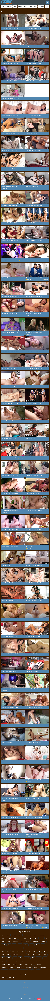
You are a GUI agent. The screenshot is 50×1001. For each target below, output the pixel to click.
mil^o (20, 957)
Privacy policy (25, 987)
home (42, 948)
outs (35, 935)
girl (20, 938)
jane (3, 954)
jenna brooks (10, 961)
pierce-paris (5, 260)
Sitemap (25, 994)
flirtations (32, 974)
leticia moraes (13, 970)
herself (45, 974)
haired (26, 964)
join (3, 935)
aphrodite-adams (30, 762)
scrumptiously (35, 941)
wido (3, 951)
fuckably (9, 957)
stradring (19, 974)
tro (21, 948)
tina (9, 944)
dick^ (20, 935)
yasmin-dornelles (6, 458)
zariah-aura (29, 279)
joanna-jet (29, 334)
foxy (3, 957)
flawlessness (5, 974)
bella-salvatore (5, 440)
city (30, 935)
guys (9, 941)
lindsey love (15, 941)
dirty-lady (4, 891)
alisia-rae (4, 800)
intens (27, 961)
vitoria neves (38, 964)
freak (34, 951)
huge (39, 954)
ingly (8, 954)
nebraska (9, 938)
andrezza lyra (11, 977)
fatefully (12, 974)
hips (8, 951)
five (31, 964)
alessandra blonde (23, 970)
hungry (38, 970)
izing (22, 961)
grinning (39, 957)
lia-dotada (5, 512)
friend (3, 964)
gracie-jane (46, 762)
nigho (35, 6)
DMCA (25, 982)
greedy (20, 964)
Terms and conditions (25, 985)
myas (14, 944)
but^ (47, 938)
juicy (45, 951)
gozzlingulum (15, 954)
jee (17, 961)
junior (3, 961)
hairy (3, 941)
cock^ (25, 938)
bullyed (3, 977)
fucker (44, 961)
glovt (15, 938)
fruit (13, 951)
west (25, 935)
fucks (31, 938)
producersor (41, 6)
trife (18, 951)
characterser (9, 6)
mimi (28, 315)
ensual (16, 948)
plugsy (25, 6)
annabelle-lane (29, 242)
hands (14, 964)
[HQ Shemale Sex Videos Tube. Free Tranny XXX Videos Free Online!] (7, 2)
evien (3, 6)
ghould (3, 944)
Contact (25, 992)
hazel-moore (46, 279)
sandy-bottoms (45, 927)
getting (25, 944)
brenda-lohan (29, 548)
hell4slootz (5, 602)
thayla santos (28, 967)
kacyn (34, 954)
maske (31, 948)
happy (45, 954)
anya (9, 964)
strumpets (11, 967)
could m (22, 954)
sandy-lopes (29, 927)
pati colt (31, 970)
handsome (41, 935)
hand (39, 961)
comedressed (19, 967)
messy (31, 944)
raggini (25, 974)
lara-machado (21, 458)
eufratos (20, 6)
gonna (28, 951)
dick (3, 938)
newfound (14, 935)
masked (27, 941)
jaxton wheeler (43, 967)
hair (33, 957)
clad (28, 954)
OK (39, 999)
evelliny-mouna (5, 188)
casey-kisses (5, 169)
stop (39, 951)
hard (43, 944)
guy (36, 938)
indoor (33, 961)
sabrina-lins (29, 836)
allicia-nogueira (5, 762)
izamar (35, 967)
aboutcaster (4, 948)
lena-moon (22, 260)
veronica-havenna (30, 744)
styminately (4, 970)
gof (11, 948)
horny (37, 944)
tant (26, 948)
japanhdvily (27, 957)
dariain (30, 6)
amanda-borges (21, 440)
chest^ (41, 938)
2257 (25, 989)
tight (22, 941)
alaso (15, 6)
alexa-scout (29, 781)
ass (8, 935)
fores (45, 957)
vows (15, 957)
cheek (20, 944)
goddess (4, 967)
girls (37, 948)
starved (38, 974)
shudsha (43, 941)
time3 (23, 951)
